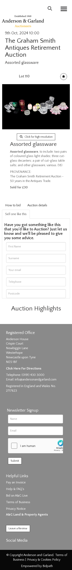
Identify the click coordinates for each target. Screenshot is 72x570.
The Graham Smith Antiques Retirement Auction (32, 47)
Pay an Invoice (16, 482)
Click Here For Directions (23, 368)
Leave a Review (18, 528)
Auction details (37, 205)
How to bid (13, 205)
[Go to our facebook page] (10, 547)
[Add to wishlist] (63, 76)
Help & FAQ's (15, 489)
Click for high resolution (38, 136)
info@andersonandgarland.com (35, 379)
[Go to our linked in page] (18, 547)
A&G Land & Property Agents (27, 514)
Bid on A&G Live (17, 495)
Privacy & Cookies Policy (43, 559)
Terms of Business (18, 502)
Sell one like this (16, 214)
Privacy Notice (16, 509)
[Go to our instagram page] (26, 547)
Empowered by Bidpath (37, 566)
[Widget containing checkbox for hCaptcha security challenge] (38, 445)
